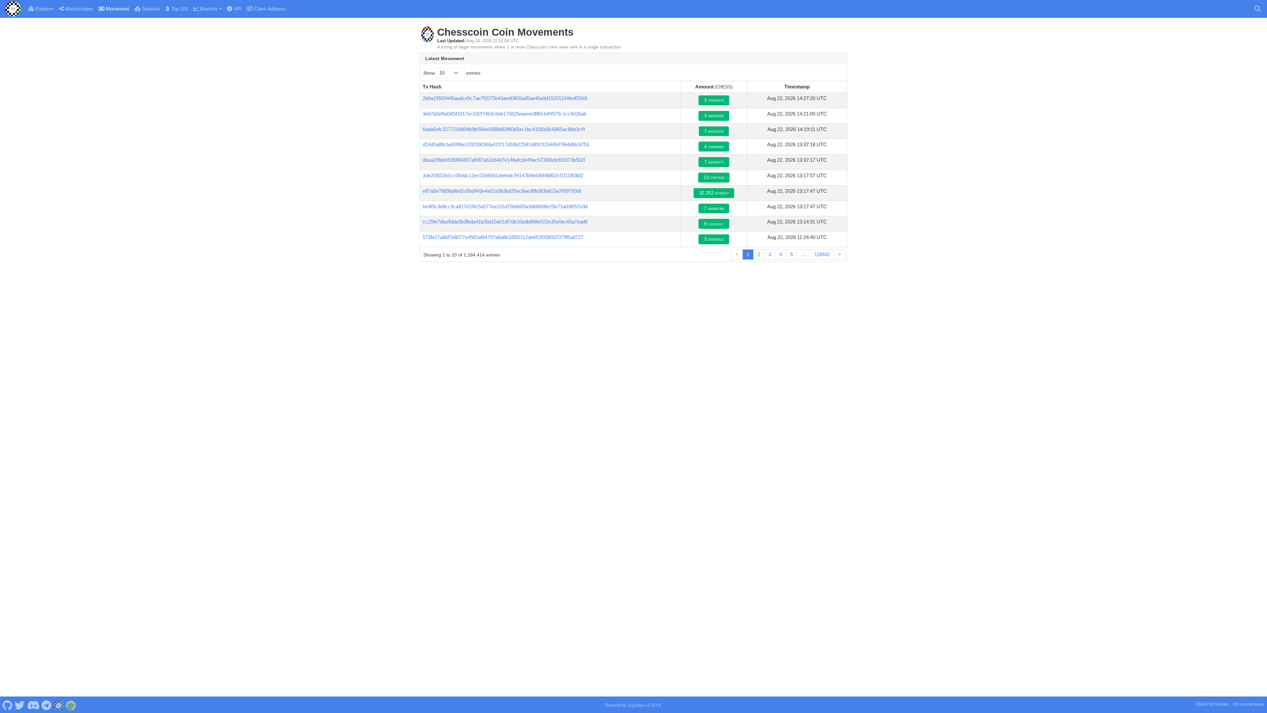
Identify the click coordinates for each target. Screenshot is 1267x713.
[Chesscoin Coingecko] (71, 704)
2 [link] (759, 254)
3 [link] (769, 254)
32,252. (714, 192)
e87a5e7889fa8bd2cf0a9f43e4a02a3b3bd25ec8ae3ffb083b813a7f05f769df (502, 191)
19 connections (1248, 704)
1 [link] (748, 254)
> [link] (839, 254)
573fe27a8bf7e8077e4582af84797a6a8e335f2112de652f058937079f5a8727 (503, 237)
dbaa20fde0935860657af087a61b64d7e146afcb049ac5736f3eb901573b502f (504, 160)
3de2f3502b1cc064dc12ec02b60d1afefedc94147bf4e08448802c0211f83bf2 (503, 175)
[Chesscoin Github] (7, 704)
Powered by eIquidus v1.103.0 (633, 705)
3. (714, 100)
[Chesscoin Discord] (33, 704)
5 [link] (791, 254)
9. (714, 223)
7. (714, 131)
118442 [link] (822, 254)
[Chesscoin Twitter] (19, 704)
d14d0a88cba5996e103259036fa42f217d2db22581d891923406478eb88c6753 (506, 144)
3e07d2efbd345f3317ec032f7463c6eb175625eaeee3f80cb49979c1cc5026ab (504, 114)
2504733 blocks (1211, 704)
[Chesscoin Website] (58, 704)
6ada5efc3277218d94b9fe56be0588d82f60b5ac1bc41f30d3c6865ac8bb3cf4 (504, 129)
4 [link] (780, 254)
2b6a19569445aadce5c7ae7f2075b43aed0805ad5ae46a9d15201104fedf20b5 (505, 98)
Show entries (451, 73)
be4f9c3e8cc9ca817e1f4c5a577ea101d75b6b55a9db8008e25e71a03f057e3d (505, 206)
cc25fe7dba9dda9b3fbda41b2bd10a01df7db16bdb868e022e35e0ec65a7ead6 (505, 221)
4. (714, 146)
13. (714, 177)
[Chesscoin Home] (13, 9)
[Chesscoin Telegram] (46, 704)
